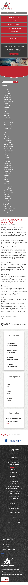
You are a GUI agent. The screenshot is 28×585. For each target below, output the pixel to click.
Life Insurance (10, 357)
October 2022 (7, 171)
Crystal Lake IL (19, 318)
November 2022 (8, 169)
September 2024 (8, 127)
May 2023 (6, 158)
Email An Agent (14, 472)
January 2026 (7, 97)
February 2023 (8, 163)
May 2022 (6, 181)
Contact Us (14, 469)
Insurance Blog (14, 467)
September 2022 (8, 173)
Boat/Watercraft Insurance (14, 348)
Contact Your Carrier (14, 462)
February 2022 (8, 187)
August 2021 (7, 198)
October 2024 (7, 125)
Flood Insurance (11, 355)
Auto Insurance (8, 206)
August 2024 (7, 128)
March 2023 (7, 161)
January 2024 (7, 142)
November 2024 (8, 123)
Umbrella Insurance (12, 366)
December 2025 (8, 99)
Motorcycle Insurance (12, 359)
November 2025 (8, 101)
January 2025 (7, 119)
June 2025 (6, 111)
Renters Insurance (11, 362)
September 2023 (8, 150)
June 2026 (6, 88)
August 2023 (7, 152)
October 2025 (7, 103)
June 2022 (6, 179)
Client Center (14, 38)
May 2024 (6, 134)
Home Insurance (9, 316)
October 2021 (7, 194)
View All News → (14, 517)
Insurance (6, 212)
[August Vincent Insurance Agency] (7, 563)
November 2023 (8, 146)
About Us (14, 457)
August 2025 (7, 107)
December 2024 (8, 121)
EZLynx (17, 571)
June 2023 (6, 156)
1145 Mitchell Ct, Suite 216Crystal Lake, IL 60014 (9, 538)
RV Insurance (10, 364)
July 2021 (6, 200)
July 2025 (6, 109)
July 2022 (6, 177)
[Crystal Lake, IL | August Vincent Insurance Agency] (6, 6)
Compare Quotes (14, 465)
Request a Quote (14, 17)
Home (14, 455)
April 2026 (6, 92)
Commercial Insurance (10, 208)
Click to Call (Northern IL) (14, 24)
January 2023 (7, 165)
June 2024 (6, 132)
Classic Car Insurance (12, 350)
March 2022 (7, 185)
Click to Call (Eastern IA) (14, 28)
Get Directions (14, 54)
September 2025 (8, 105)
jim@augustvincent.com (9, 549)
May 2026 (6, 90)
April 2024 (6, 136)
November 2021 (8, 193)
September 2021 (8, 196)
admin (14, 224)
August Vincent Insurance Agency (8, 318)
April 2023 (6, 160)
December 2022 (8, 167)
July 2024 (6, 130)
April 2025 (6, 115)
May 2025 (6, 113)
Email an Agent (14, 31)
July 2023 (6, 154)
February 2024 (8, 140)
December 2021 (8, 191)
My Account (14, 42)
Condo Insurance (11, 352)
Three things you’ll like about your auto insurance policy (7, 322)
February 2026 (8, 95)
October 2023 (7, 148)
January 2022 (7, 189)
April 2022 (6, 183)
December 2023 (8, 144)
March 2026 (7, 94)
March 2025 (7, 117)
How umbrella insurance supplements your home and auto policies (13, 325)
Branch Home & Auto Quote (14, 13)
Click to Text (14, 21)
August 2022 (7, 175)
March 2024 (7, 138)
